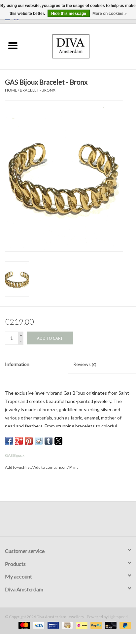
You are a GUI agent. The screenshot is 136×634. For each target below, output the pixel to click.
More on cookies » (109, 13)
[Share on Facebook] (9, 441)
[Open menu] (13, 45)
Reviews (84, 364)
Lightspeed (118, 616)
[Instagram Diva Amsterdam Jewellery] (74, 521)
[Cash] (66, 624)
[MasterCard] (23, 624)
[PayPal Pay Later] (124, 624)
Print (73, 467)
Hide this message (68, 13)
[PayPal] (95, 624)
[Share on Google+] (19, 441)
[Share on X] (58, 441)
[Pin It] (29, 441)
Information (17, 364)
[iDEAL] (81, 624)
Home (11, 90)
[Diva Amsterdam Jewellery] (81, 46)
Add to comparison (50, 467)
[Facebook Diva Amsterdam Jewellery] (62, 521)
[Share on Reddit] (39, 441)
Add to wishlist (18, 467)
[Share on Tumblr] (48, 441)
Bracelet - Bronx (37, 90)
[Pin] (52, 624)
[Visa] (38, 624)
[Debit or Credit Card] (110, 624)
